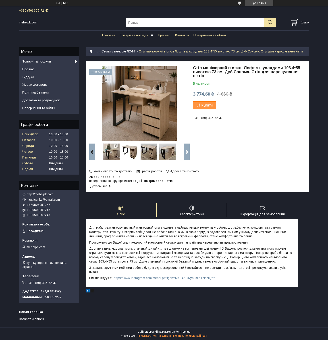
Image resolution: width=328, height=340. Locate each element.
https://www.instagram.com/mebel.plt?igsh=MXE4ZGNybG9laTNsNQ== (164, 278)
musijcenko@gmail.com (43, 199)
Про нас (164, 35)
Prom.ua (185, 331)
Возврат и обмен (31, 319)
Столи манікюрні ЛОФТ (119, 51)
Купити (207, 105)
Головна (108, 35)
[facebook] (88, 291)
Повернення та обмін (209, 35)
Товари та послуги (134, 35)
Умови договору (35, 84)
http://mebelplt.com (40, 194)
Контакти (182, 35)
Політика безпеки (35, 92)
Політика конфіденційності (190, 335)
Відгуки (28, 77)
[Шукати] (270, 22)
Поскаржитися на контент (155, 335)
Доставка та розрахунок (41, 100)
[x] (92, 291)
